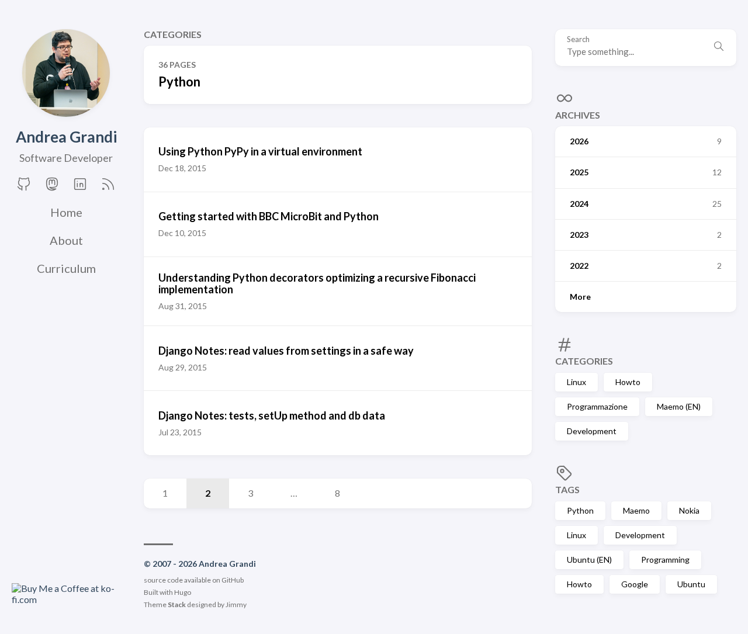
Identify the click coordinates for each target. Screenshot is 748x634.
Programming (665, 559)
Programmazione (597, 406)
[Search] (718, 47)
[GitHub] (24, 188)
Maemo (636, 510)
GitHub (232, 580)
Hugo (182, 592)
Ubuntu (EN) (589, 559)
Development (592, 431)
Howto (627, 381)
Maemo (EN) (679, 406)
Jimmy (236, 604)
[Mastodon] (52, 188)
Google (634, 584)
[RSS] (108, 188)
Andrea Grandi (66, 136)
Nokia (689, 510)
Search (578, 39)
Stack (177, 604)
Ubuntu (691, 584)
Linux (576, 381)
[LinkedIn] (80, 188)
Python (580, 510)
